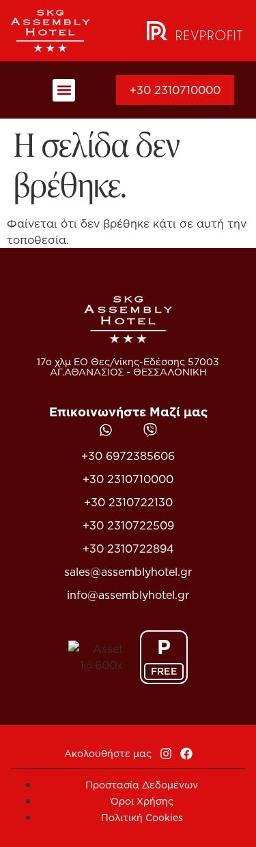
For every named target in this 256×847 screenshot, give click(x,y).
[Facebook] (186, 754)
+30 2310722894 (128, 548)
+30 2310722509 (128, 525)
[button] (64, 90)
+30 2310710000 (128, 479)
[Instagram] (166, 754)
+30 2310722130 (128, 502)
